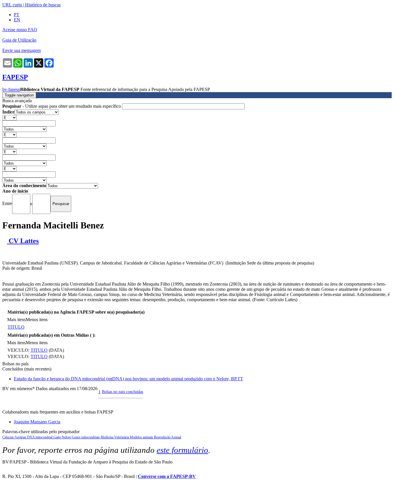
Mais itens (16, 319)
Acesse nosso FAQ (19, 29)
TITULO (16, 327)
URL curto (12, 4)
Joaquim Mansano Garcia (37, 421)
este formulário (182, 450)
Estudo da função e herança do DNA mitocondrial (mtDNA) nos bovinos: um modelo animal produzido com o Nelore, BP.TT (128, 378)
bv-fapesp (11, 89)
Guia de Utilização (19, 40)
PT (16, 14)
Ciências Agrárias (14, 437)
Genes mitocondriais (86, 437)
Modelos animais (142, 437)
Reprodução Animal (167, 437)
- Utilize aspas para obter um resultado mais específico (62, 106)
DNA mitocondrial (40, 437)
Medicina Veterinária (115, 437)
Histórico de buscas (43, 4)
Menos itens (37, 319)
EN (17, 19)
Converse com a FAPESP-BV (167, 476)
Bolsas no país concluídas (122, 391)
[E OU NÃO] (9, 117)
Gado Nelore (62, 437)
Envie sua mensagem (21, 50)
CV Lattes (23, 241)
